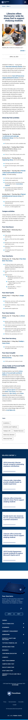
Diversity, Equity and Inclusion (9, 639)
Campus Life (7, 430)
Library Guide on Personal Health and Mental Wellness (12, 373)
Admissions (6, 634)
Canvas (4, 620)
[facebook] (7, 608)
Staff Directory (7, 670)
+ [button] (23, 624)
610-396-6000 (15, 685)
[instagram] (17, 608)
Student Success (19, 430)
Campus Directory (8, 664)
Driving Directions (8, 646)
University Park (7, 438)
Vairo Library (12, 393)
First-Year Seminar (8, 660)
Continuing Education (9, 653)
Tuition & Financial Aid (9, 643)
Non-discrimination (12, 701)
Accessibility (20, 701)
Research (5, 650)
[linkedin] (10, 608)
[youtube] (14, 608)
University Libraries (8, 434)
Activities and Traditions (10, 427)
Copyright (14, 704)
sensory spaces (11, 389)
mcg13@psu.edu (10, 410)
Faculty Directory (8, 667)
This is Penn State (8, 623)
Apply (9, 614)
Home (3, 6)
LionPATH (5, 657)
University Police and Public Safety (11, 674)
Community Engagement (10, 631)
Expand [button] (22, 50)
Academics (6, 423)
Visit (18, 614)
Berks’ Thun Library (10, 391)
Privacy (4, 701)
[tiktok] (21, 608)
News (8, 6)
